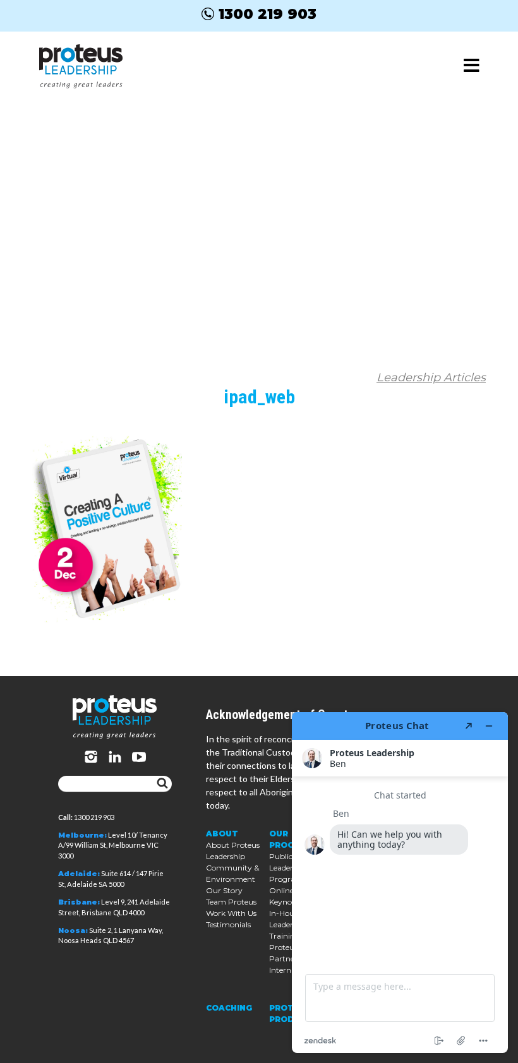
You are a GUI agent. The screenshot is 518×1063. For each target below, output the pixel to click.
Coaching (229, 1008)
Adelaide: (79, 873)
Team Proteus (231, 901)
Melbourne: (82, 835)
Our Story (224, 890)
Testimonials (228, 924)
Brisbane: (79, 902)
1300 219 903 (267, 14)
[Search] (162, 784)
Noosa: (73, 930)
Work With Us (231, 913)
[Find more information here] (400, 882)
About (222, 833)
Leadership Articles (431, 377)
